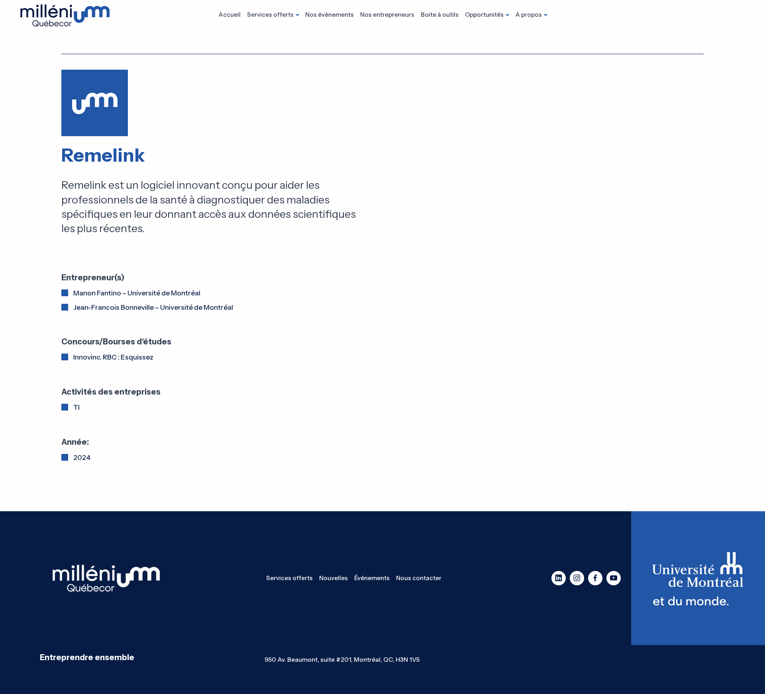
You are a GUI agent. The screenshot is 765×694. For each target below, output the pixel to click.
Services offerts (270, 14)
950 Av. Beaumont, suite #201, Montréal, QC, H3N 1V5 (342, 659)
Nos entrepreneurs (387, 14)
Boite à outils (440, 14)
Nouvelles (333, 578)
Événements (372, 578)
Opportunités (484, 14)
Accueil (229, 14)
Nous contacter (418, 578)
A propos (528, 14)
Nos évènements (329, 14)
